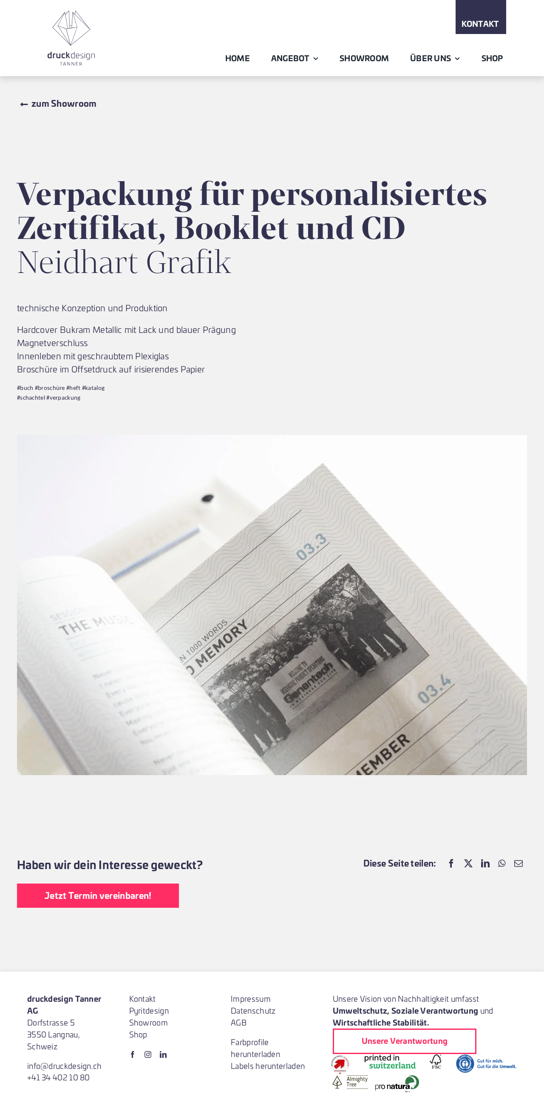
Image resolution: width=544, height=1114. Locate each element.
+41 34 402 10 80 (58, 1077)
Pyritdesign (149, 1010)
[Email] (518, 863)
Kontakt (142, 998)
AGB (238, 1022)
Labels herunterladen (268, 1065)
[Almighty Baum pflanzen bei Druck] (350, 1079)
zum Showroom (64, 102)
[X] (468, 863)
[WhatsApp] (502, 863)
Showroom (148, 1022)
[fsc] (435, 1058)
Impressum (251, 998)
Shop (138, 1034)
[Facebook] (451, 863)
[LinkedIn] (485, 863)
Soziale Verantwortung (434, 1010)
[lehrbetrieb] (340, 1058)
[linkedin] (163, 1054)
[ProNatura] (397, 1079)
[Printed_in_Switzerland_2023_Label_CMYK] (390, 1058)
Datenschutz (253, 1010)
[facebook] (132, 1054)
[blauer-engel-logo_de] (486, 1058)
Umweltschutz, (361, 1010)
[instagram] (147, 1054)
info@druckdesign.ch (64, 1065)
